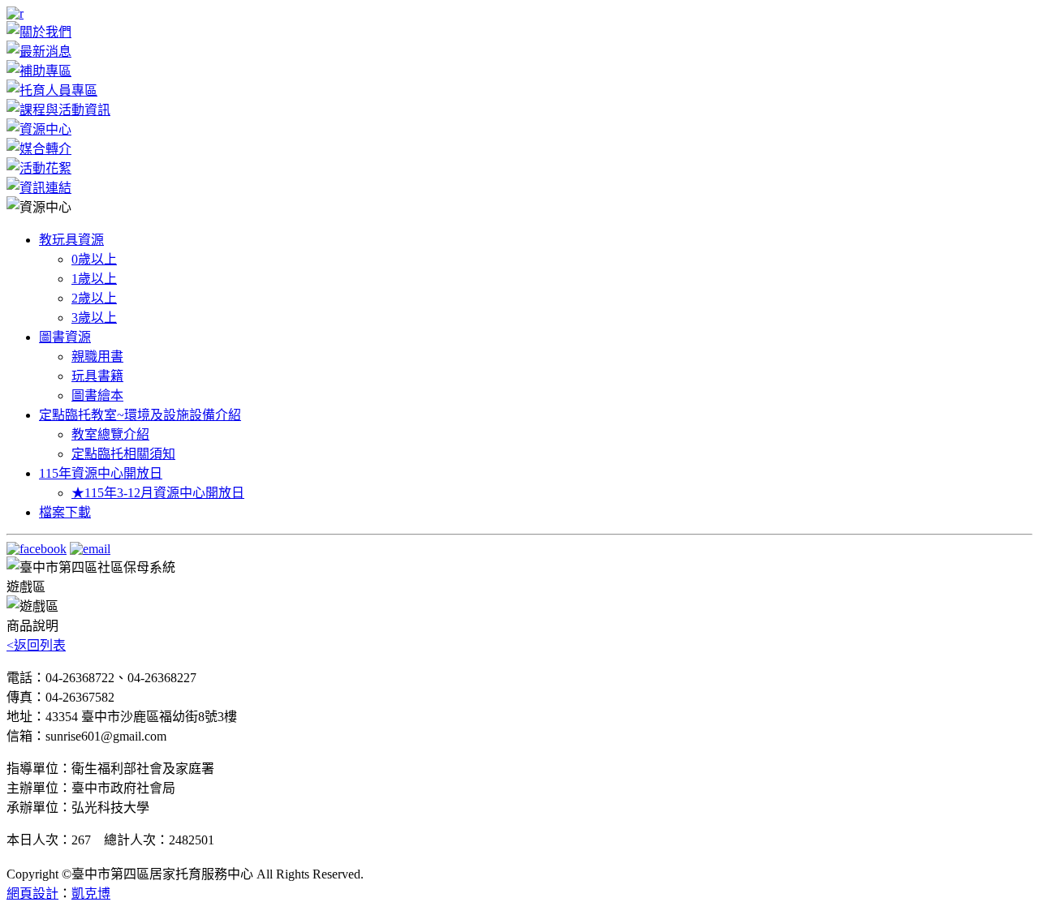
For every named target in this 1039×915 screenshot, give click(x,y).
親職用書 (97, 356)
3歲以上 (94, 317)
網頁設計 (32, 893)
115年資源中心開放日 (100, 473)
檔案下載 (65, 512)
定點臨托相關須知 (123, 454)
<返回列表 (36, 645)
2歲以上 (94, 298)
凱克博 (90, 893)
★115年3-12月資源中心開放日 (157, 493)
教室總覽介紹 (110, 434)
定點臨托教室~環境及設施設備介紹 (140, 415)
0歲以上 (94, 259)
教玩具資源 (71, 240)
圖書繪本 (97, 395)
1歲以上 (94, 279)
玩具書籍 (97, 376)
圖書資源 (65, 337)
